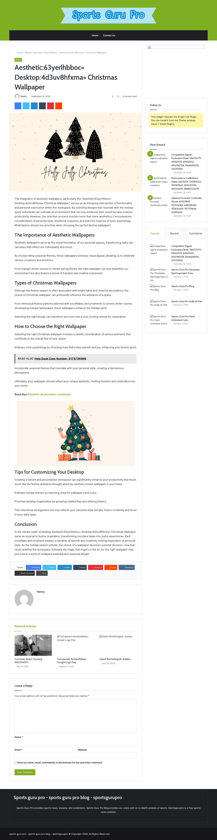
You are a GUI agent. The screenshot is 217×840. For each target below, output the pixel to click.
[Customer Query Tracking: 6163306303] (33, 645)
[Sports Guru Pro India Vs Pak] (159, 306)
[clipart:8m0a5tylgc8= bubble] (118, 645)
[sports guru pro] (108, 15)
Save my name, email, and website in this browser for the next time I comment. (60, 762)
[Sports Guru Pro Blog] (159, 290)
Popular (155, 233)
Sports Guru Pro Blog (182, 286)
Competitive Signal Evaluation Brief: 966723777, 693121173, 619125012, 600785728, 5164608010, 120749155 (186, 161)
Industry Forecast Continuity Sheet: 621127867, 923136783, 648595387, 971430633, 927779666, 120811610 (186, 205)
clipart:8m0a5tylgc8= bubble (114, 659)
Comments (195, 233)
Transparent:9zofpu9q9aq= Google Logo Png (71, 660)
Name (19, 737)
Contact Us (109, 35)
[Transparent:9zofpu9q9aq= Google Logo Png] (75, 645)
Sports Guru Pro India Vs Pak (186, 301)
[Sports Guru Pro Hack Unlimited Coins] (159, 321)
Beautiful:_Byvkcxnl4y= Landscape (49, 394)
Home (95, 35)
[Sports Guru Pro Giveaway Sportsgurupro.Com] (159, 275)
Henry (24, 96)
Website (82, 749)
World (28, 52)
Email (18, 749)
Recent (174, 233)
